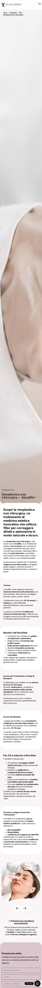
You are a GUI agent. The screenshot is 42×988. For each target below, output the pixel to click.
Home (5, 12)
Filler (20, 12)
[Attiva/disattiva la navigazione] (37, 5)
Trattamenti (13, 12)
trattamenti (9, 737)
